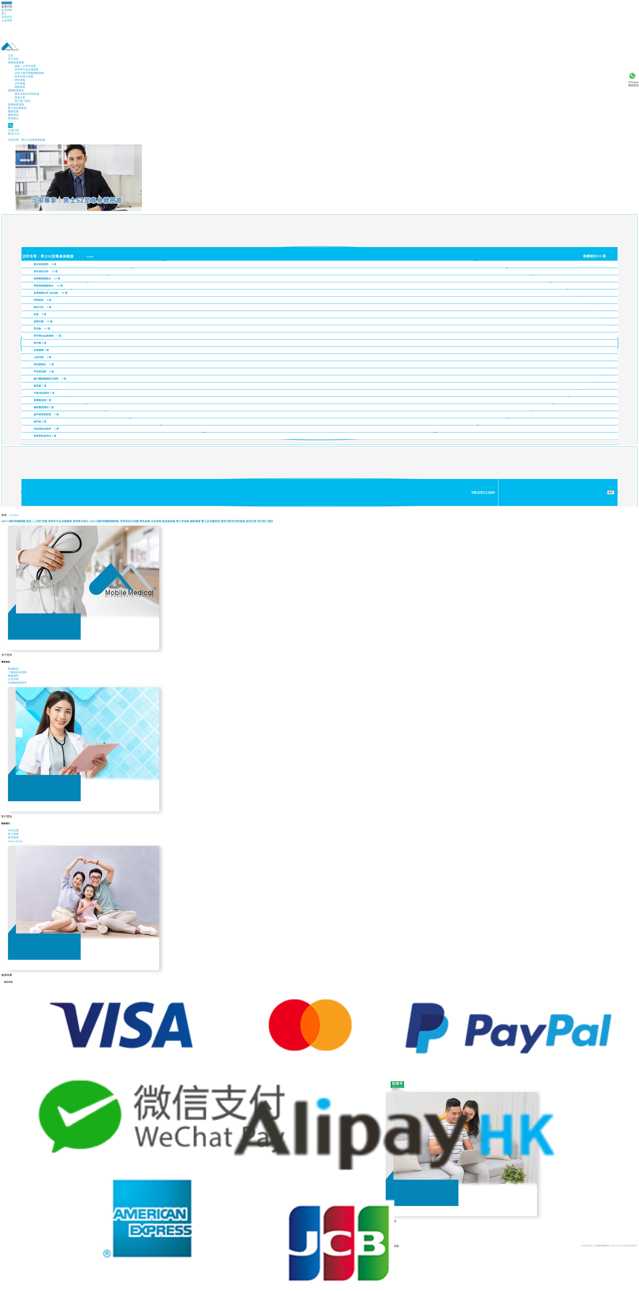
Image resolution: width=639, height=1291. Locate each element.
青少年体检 (182, 521)
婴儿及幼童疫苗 (17, 107)
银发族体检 (168, 521)
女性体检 (20, 83)
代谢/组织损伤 (44, 393)
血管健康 (41, 350)
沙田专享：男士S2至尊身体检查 (26, 139)
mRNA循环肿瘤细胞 (13, 521)
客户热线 (13, 833)
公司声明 (13, 679)
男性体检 (20, 80)
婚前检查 (20, 87)
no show (14, 515)
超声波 (40, 421)
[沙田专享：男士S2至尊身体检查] (78, 210)
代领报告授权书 (17, 682)
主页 (10, 55)
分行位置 (13, 830)
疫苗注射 (20, 97)
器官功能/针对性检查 (27, 93)
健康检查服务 (16, 90)
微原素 (40, 385)
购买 (611, 492)
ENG (17, 133)
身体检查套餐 (16, 62)
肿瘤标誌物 (42, 400)
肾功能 (40, 343)
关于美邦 (13, 59)
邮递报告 (13, 675)
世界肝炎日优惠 (24, 76)
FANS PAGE (16, 841)
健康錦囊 (6, 2)
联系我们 (13, 118)
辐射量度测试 (44, 407)
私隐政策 (13, 668)
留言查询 (13, 837)
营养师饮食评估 (45, 436)
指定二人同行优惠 (25, 66)
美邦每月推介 (81, 521)
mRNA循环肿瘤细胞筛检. (29, 73)
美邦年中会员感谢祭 (27, 69)
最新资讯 (13, 114)
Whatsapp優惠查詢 (633, 84)
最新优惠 (13, 111)
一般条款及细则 (17, 672)
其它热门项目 (23, 100)
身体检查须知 (16, 104)
